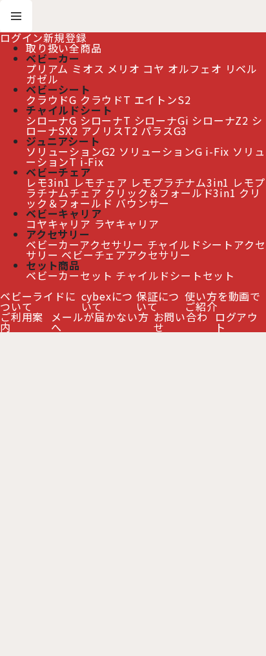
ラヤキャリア (126, 223)
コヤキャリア (58, 223)
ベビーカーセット (69, 275)
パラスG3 (164, 130)
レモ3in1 (48, 182)
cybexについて (107, 301)
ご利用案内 (21, 322)
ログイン (21, 37)
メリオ (123, 68)
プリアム (47, 68)
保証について (157, 301)
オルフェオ (195, 68)
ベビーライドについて (38, 301)
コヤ (154, 68)
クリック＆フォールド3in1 (170, 192)
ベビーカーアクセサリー (85, 244)
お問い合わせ (181, 322)
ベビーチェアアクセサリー (126, 254)
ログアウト (236, 322)
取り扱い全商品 (64, 48)
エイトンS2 (162, 99)
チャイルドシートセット (175, 275)
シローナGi (161, 120)
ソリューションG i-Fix (174, 151)
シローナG (51, 120)
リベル (241, 68)
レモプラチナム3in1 (179, 182)
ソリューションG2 (71, 151)
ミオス (88, 68)
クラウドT (105, 99)
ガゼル (42, 79)
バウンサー (143, 203)
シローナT (105, 120)
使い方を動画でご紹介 (223, 301)
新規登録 (65, 37)
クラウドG (51, 99)
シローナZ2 (220, 120)
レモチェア (101, 182)
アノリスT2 (109, 130)
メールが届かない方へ (99, 322)
